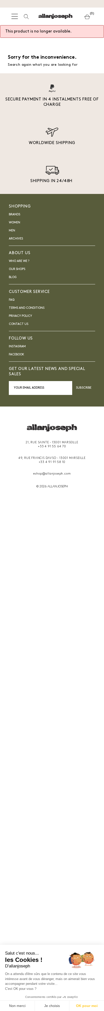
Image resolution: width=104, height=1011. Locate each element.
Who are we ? (19, 261)
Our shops (17, 269)
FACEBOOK (16, 354)
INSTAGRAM (17, 346)
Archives (16, 238)
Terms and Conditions (26, 308)
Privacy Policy (20, 316)
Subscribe (83, 387)
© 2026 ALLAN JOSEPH (52, 486)
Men (12, 230)
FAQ (11, 299)
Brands (14, 214)
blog (13, 277)
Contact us (18, 324)
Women (14, 222)
